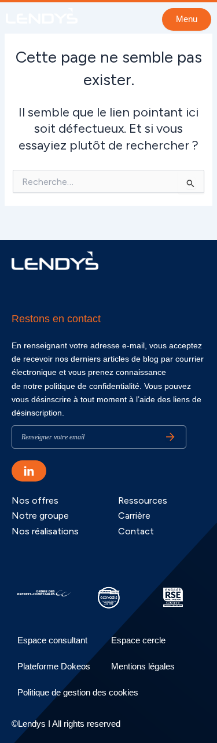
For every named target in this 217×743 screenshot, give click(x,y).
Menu (186, 19)
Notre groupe (40, 515)
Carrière (134, 515)
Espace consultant (52, 640)
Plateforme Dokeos (53, 666)
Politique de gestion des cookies (77, 692)
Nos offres (35, 500)
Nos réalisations (45, 531)
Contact (136, 531)
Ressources (142, 500)
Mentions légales (143, 666)
